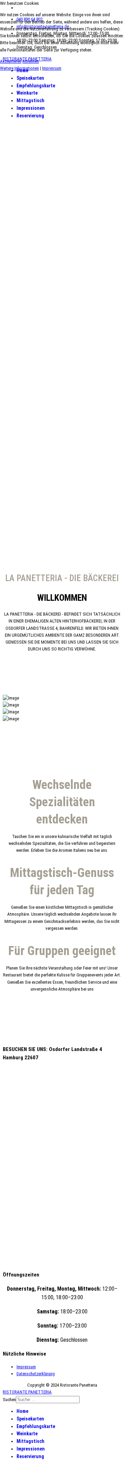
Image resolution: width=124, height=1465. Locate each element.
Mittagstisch (30, 100)
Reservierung (30, 115)
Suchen (9, 1399)
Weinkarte (27, 93)
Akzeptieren (10, 61)
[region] (62, 337)
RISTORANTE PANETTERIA (27, 1392)
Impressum (26, 1366)
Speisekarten (30, 78)
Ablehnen (30, 61)
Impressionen (31, 108)
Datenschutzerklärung (36, 1373)
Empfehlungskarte (36, 85)
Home (22, 1411)
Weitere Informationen (19, 68)
